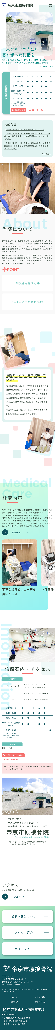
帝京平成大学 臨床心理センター (16, 1021)
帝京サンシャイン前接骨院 (14, 1024)
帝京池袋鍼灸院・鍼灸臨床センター (18, 1017)
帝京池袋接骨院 (10, 1014)
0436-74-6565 (37, 110)
